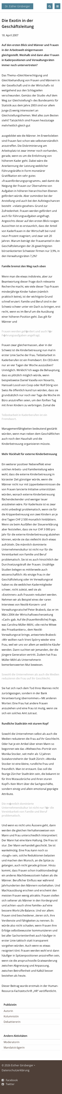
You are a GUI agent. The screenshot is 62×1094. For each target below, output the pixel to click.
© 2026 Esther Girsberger (17, 1065)
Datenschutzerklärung (15, 1070)
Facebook (12, 1080)
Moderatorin (12, 1042)
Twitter (10, 1084)
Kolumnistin (11, 1016)
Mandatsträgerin (14, 1047)
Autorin (8, 1011)
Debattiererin (12, 1022)
